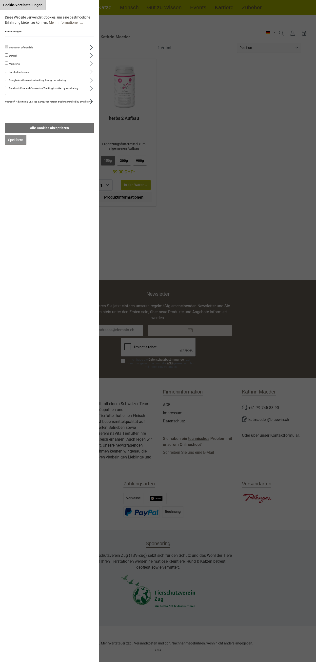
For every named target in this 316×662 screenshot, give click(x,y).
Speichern (15, 140)
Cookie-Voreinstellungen (22, 5)
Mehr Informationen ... (66, 22)
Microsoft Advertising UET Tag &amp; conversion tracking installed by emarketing (48, 101)
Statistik (13, 55)
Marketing (14, 63)
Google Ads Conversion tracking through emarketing (37, 80)
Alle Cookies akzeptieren (49, 128)
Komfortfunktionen (19, 72)
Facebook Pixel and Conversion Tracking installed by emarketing (43, 88)
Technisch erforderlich (21, 47)
